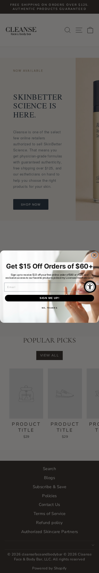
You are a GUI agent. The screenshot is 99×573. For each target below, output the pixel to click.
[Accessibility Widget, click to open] (90, 286)
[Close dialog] (94, 255)
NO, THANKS (49, 308)
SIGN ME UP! (50, 297)
